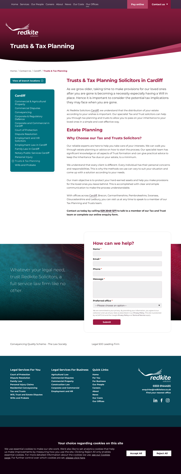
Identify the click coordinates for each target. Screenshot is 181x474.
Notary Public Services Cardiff (32, 152)
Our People (37, 4)
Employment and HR (62, 391)
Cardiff (37, 71)
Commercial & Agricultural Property (30, 103)
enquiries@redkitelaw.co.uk (156, 389)
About (59, 4)
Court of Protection (26, 129)
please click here (75, 457)
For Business (99, 381)
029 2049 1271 (108, 210)
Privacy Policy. (139, 313)
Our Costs (78, 4)
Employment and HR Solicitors (27, 139)
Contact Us (25, 71)
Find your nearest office (158, 393)
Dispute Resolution (26, 134)
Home (14, 4)
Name (96, 249)
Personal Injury (24, 156)
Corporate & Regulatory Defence (28, 118)
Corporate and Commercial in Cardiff (32, 124)
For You (96, 378)
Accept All (136, 453)
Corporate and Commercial (65, 388)
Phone (96, 269)
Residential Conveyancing (23, 388)
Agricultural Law (59, 374)
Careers (50, 4)
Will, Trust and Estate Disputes (26, 394)
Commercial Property (62, 381)
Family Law (16, 381)
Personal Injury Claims (22, 384)
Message (98, 279)
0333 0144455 (162, 385)
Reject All (162, 453)
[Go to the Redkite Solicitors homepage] (90, 29)
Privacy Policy (123, 315)
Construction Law (60, 384)
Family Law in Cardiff (27, 148)
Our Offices (92, 4)
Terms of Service (139, 315)
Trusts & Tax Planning (27, 160)
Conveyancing (23, 112)
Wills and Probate (25, 165)
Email (96, 259)
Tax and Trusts (18, 391)
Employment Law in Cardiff (31, 144)
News (68, 4)
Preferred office (102, 300)
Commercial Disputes (27, 108)
